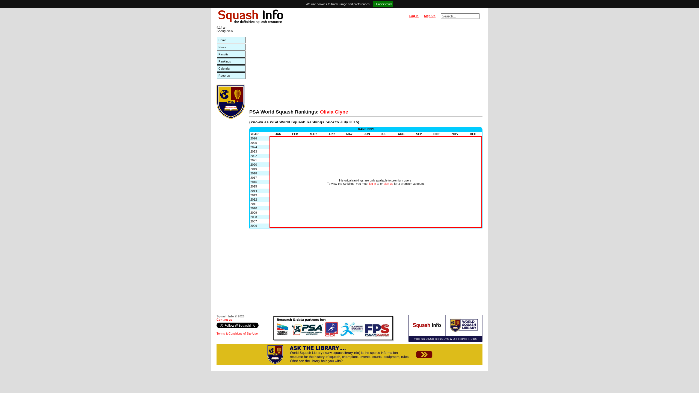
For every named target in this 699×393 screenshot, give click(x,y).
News (222, 47)
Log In (414, 15)
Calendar (224, 68)
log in (372, 183)
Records (224, 75)
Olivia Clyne (334, 112)
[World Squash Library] (231, 118)
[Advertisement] (365, 68)
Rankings (224, 61)
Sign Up (430, 15)
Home (222, 40)
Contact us (224, 319)
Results (223, 54)
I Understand (383, 4)
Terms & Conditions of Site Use (237, 333)
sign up (388, 183)
